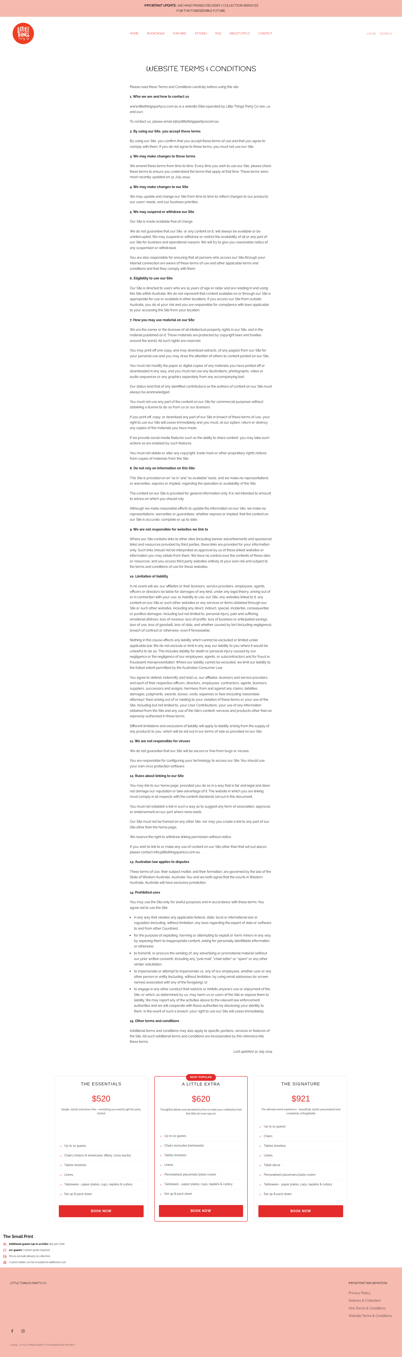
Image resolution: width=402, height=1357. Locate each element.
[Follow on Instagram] (23, 1331)
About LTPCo (239, 34)
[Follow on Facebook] (12, 1331)
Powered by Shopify (62, 1345)
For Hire (179, 34)
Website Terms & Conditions (370, 1316)
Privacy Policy (359, 1293)
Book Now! (156, 34)
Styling (201, 34)
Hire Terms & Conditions (367, 1308)
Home (134, 34)
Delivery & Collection (365, 1301)
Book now (101, 1211)
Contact (265, 34)
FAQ (218, 34)
